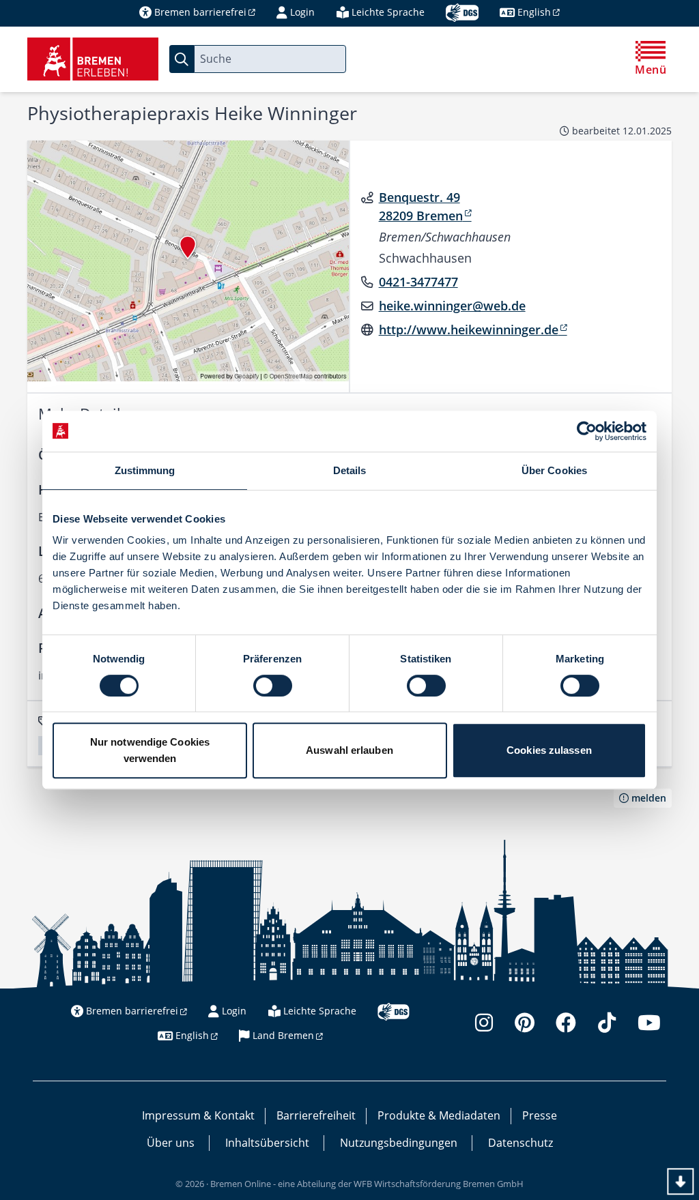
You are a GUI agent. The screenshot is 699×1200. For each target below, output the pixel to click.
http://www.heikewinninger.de (468, 329)
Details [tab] (350, 470)
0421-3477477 (418, 282)
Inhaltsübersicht (267, 1142)
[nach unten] (680, 1181)
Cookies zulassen (549, 750)
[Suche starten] (181, 59)
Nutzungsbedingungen (398, 1142)
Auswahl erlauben (349, 750)
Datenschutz (520, 1142)
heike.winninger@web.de (452, 305)
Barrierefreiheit (316, 1115)
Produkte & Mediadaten (438, 1115)
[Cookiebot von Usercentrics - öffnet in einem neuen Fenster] (586, 431)
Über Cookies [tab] (554, 470)
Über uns (171, 1142)
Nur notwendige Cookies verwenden (150, 750)
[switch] (272, 686)
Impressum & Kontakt (198, 1115)
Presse (539, 1115)
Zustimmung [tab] (145, 470)
